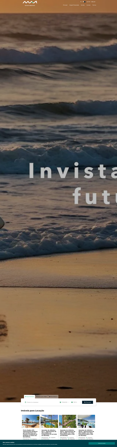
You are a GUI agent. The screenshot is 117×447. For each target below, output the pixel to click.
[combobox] (66, 402)
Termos (94, 5)
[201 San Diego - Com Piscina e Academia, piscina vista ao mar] (86, 421)
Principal (65, 5)
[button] (42, 402)
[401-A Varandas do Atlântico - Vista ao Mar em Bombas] (49, 421)
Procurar (88, 402)
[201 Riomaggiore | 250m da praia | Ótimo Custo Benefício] (68, 421)
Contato (88, 5)
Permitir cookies (101, 443)
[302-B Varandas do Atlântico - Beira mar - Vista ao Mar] (30, 421)
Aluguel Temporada (74, 5)
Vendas (82, 5)
